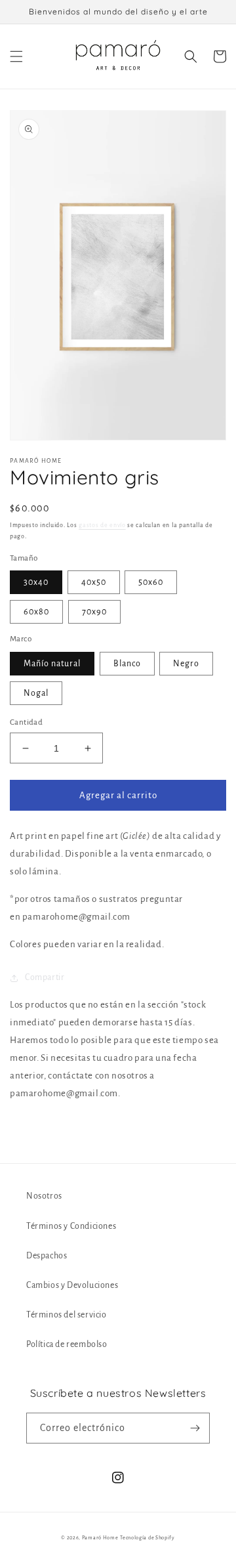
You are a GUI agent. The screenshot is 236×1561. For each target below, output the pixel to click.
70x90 (94, 611)
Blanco (127, 663)
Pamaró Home (100, 1538)
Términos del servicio (66, 1314)
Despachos (46, 1255)
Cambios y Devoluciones (72, 1285)
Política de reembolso (67, 1344)
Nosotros (44, 1196)
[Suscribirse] (194, 1428)
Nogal (36, 693)
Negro (186, 663)
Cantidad (26, 722)
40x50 (93, 582)
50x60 (150, 582)
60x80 (36, 611)
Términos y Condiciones (71, 1226)
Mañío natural (52, 663)
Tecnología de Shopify (147, 1538)
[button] (16, 56)
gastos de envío (102, 525)
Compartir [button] (44, 977)
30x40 (36, 582)
